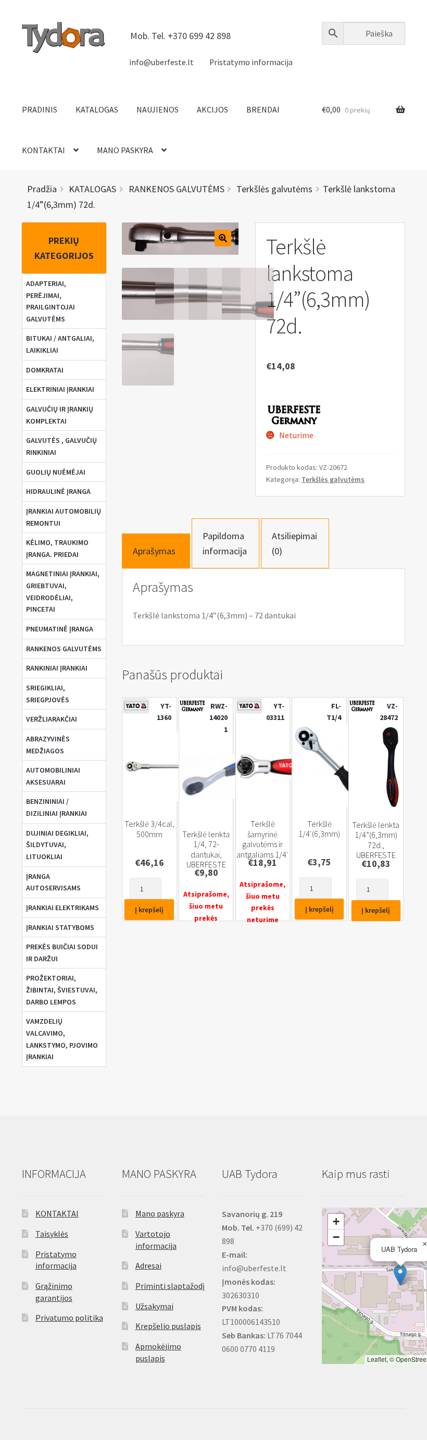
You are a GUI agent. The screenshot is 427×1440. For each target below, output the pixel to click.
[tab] (156, 550)
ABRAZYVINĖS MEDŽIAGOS (48, 744)
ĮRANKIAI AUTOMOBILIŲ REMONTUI (63, 517)
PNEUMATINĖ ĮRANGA (59, 629)
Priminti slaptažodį (170, 1286)
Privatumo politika (69, 1317)
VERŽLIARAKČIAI (51, 719)
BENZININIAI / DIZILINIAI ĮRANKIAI (56, 807)
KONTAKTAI (43, 150)
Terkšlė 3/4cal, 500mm (149, 829)
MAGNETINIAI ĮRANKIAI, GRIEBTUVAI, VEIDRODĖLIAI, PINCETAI (62, 591)
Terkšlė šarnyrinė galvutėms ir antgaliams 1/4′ (262, 839)
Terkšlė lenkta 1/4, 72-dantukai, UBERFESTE (206, 849)
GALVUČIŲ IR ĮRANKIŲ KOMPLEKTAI (59, 415)
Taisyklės (51, 1233)
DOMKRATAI (45, 370)
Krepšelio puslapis (168, 1326)
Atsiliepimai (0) (294, 543)
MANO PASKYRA (125, 150)
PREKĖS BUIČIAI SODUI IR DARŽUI (62, 952)
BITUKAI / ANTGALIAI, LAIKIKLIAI (60, 344)
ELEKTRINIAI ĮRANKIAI (60, 389)
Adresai (148, 1265)
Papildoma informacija (225, 543)
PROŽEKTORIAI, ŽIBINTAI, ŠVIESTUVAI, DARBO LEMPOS (61, 989)
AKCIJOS (212, 109)
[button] (400, 1275)
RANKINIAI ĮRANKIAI (56, 668)
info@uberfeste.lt (161, 62)
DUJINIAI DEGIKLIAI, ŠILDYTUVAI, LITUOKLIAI (57, 844)
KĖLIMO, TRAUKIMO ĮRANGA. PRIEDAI (57, 548)
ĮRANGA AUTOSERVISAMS (53, 882)
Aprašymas (154, 551)
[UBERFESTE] (294, 414)
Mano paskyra (159, 1213)
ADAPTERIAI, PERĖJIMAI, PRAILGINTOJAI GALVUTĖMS (50, 301)
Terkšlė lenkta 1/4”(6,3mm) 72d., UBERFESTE (375, 840)
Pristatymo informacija (251, 62)
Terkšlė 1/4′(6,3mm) (319, 829)
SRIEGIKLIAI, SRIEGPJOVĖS (47, 693)
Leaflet (376, 1359)
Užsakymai (154, 1306)
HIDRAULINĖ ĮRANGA (58, 491)
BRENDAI (263, 109)
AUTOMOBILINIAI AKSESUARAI (53, 776)
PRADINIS (39, 109)
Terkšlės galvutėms (333, 479)
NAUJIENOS (157, 109)
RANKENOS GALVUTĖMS (64, 648)
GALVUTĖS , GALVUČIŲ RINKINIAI (61, 446)
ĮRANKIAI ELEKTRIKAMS (62, 907)
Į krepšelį (149, 909)
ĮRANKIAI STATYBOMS (60, 927)
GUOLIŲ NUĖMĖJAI (55, 472)
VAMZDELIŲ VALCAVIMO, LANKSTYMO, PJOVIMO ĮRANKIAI (62, 1038)
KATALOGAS (97, 109)
